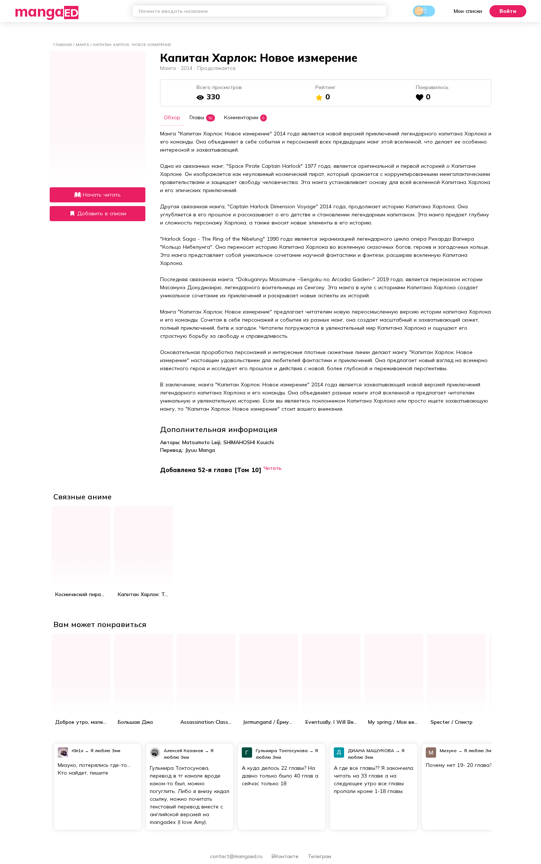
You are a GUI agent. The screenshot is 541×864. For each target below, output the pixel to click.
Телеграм (319, 856)
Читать (273, 468)
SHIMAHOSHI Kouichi (248, 442)
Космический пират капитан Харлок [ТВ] (82, 594)
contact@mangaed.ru (236, 856)
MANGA (46, 11)
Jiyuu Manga (200, 450)
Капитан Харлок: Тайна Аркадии (145, 594)
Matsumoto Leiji (201, 442)
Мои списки (468, 11)
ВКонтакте (286, 856)
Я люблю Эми (105, 750)
